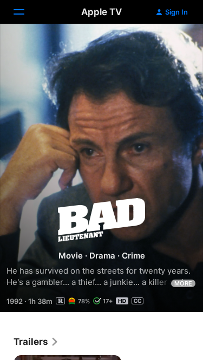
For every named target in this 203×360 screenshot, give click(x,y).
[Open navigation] (25, 12)
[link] (36, 342)
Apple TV (101, 11)
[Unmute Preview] (173, 45)
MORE (183, 283)
